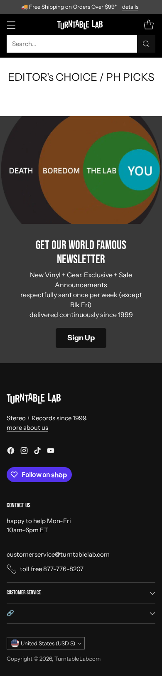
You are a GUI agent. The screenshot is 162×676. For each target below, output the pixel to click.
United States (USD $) (48, 643)
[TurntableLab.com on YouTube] (51, 452)
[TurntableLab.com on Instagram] (24, 452)
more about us (27, 427)
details (130, 7)
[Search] (146, 44)
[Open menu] (11, 24)
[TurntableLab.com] (81, 24)
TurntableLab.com (77, 658)
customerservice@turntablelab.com (58, 554)
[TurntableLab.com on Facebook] (11, 452)
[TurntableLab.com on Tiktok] (37, 452)
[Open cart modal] (148, 24)
